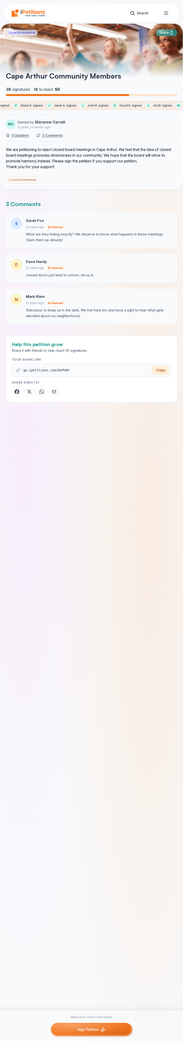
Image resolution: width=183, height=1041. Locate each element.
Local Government (22, 32)
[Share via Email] (54, 391)
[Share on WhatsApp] (41, 391)
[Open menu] (166, 13)
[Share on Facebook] (17, 391)
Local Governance (22, 180)
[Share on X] (29, 391)
